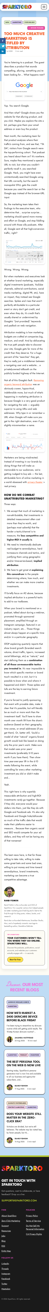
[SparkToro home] (17, 7)
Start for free (15, 959)
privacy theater (35, 482)
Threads (5, 1268)
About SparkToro (9, 1215)
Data (7, 22)
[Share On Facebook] (3, 40)
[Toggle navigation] (44, 6)
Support (5, 1225)
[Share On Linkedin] (3, 51)
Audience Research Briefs (18, 1002)
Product (23, 1055)
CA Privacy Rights (34, 1234)
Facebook (6, 1278)
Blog (4, 1240)
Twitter (4, 1283)
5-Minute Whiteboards (17, 1103)
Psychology (30, 22)
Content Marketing (16, 1107)
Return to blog (36, 28)
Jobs (3, 1235)
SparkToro (34, 1055)
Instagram (6, 1273)
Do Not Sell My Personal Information (35, 1227)
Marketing (17, 22)
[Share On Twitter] (3, 46)
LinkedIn (5, 1263)
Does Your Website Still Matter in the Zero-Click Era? (24, 1118)
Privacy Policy (32, 1215)
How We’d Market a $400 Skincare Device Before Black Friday (22, 1017)
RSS (3, 1246)
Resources (6, 1230)
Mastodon (6, 1288)
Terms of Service (33, 1220)
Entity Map (6, 1250)
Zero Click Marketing (11, 1220)
